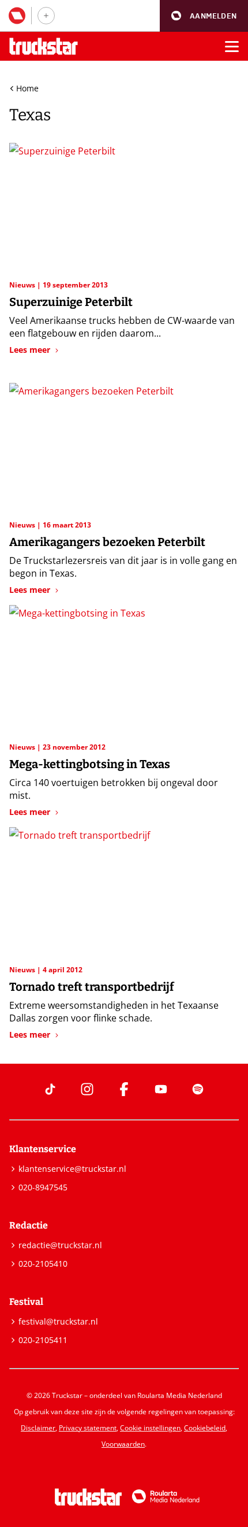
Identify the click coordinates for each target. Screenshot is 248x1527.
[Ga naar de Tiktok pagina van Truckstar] (50, 1089)
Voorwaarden (123, 1444)
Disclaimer (38, 1428)
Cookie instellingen (150, 1428)
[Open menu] (232, 46)
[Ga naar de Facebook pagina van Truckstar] (124, 1089)
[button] (204, 16)
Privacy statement (88, 1428)
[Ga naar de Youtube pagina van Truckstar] (160, 1089)
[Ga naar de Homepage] (43, 47)
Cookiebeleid (205, 1428)
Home (27, 88)
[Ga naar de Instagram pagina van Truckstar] (87, 1089)
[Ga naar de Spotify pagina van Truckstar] (197, 1089)
